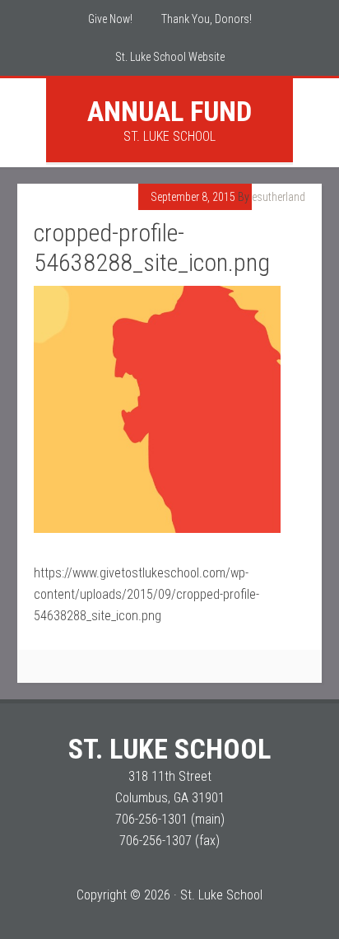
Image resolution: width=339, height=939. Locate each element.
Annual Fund (169, 111)
